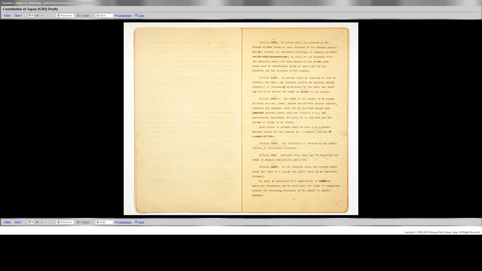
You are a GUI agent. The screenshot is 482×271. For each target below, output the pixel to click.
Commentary (125, 15)
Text (104, 16)
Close (141, 15)
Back (8, 15)
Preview (65, 16)
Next (17, 15)
